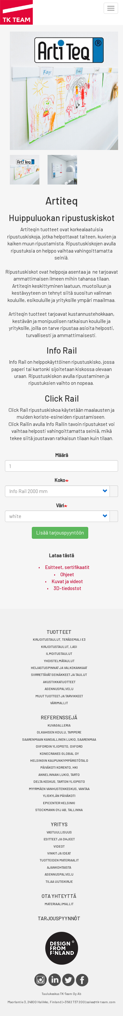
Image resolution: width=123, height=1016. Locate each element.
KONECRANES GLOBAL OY (59, 754)
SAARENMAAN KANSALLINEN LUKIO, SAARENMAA (59, 739)
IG (40, 980)
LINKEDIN (54, 980)
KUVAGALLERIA (59, 725)
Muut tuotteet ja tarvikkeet (59, 696)
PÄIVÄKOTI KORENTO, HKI (59, 767)
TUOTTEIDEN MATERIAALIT (59, 860)
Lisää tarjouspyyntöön (60, 532)
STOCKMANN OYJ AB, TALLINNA (59, 810)
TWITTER (68, 980)
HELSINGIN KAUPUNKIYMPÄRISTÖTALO (59, 760)
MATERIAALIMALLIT (59, 904)
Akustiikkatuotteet (59, 682)
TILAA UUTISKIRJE (59, 881)
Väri (60, 505)
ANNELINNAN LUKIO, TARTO (59, 775)
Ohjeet (67, 574)
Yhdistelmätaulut (59, 661)
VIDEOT (59, 846)
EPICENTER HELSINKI (59, 803)
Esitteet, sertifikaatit (67, 567)
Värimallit (59, 703)
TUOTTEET (59, 632)
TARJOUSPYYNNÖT (59, 918)
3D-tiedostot (67, 588)
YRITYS (59, 824)
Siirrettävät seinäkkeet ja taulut (59, 675)
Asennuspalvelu (59, 689)
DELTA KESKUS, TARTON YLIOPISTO (59, 781)
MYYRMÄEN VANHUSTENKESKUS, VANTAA (59, 789)
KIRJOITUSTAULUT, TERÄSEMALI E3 (59, 639)
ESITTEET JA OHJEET (59, 839)
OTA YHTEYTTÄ (59, 896)
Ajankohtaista (59, 867)
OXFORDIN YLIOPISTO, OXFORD (59, 746)
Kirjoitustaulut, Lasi (59, 647)
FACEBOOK (82, 980)
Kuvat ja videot (67, 581)
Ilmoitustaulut (59, 654)
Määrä (61, 455)
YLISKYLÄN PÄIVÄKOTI (59, 796)
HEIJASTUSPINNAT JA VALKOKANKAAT (59, 668)
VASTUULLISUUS (59, 832)
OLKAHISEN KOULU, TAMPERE (59, 732)
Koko (59, 480)
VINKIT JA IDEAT (59, 853)
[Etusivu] (16, 12)
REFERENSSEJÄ (59, 717)
